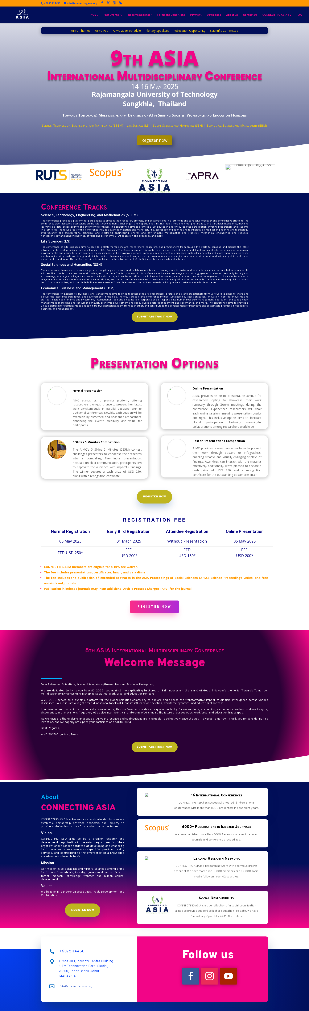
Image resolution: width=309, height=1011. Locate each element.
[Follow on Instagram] (209, 976)
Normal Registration (70, 531)
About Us (232, 14)
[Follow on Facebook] (190, 976)
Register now (154, 140)
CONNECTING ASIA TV (276, 14)
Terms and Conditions (171, 14)
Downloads (214, 14)
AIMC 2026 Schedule (127, 31)
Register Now (154, 496)
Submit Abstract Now (155, 317)
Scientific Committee (224, 31)
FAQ (299, 14)
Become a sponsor (140, 14)
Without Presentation (187, 541)
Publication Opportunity (189, 31)
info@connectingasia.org (76, 986)
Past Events (111, 14)
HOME (94, 14)
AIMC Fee (101, 31)
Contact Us (250, 14)
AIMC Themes (80, 31)
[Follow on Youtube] (228, 976)
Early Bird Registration (129, 531)
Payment (196, 14)
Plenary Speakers (157, 31)
